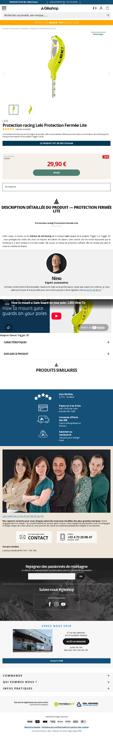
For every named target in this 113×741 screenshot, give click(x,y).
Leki (5, 121)
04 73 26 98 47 (93, 289)
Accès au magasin (76, 641)
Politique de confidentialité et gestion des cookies (65, 727)
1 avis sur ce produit (23, 129)
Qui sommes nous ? (20, 682)
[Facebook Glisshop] (50, 604)
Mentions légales (32, 727)
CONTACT (38, 538)
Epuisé (56, 172)
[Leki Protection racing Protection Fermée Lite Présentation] (56, 67)
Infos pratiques (18, 688)
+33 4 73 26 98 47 (80, 537)
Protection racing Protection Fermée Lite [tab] (56, 222)
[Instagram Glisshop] (56, 604)
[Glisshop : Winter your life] (49, 8)
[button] (56, 342)
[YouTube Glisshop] (63, 604)
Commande (13, 675)
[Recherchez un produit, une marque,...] (108, 15)
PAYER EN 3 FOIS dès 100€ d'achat (23, 2)
